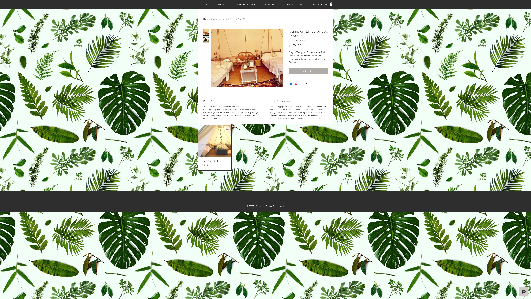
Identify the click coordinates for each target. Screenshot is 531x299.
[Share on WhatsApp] (301, 84)
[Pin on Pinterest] (296, 84)
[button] (330, 4)
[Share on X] (306, 84)
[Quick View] (214, 141)
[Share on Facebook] (290, 84)
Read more (293, 62)
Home (206, 19)
